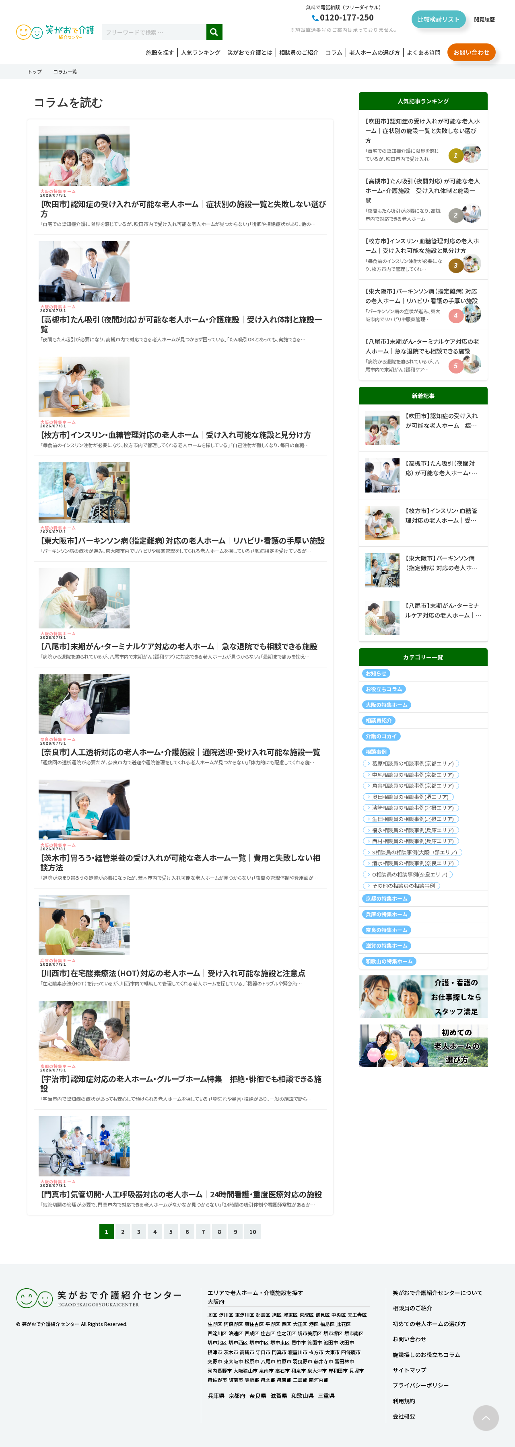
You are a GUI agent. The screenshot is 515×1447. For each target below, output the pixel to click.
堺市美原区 (310, 1333)
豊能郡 (252, 1379)
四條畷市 (350, 1351)
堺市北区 (217, 1342)
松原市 (252, 1361)
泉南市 (266, 1370)
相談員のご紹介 (299, 52)
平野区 (273, 1323)
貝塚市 (356, 1370)
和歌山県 (302, 1396)
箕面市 (314, 1342)
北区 (212, 1314)
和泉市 (298, 1370)
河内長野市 (220, 1370)
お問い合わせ (471, 52)
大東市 (332, 1351)
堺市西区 (238, 1342)
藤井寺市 (323, 1361)
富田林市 (344, 1361)
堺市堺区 (333, 1333)
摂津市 (215, 1351)
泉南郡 (284, 1379)
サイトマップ (409, 1370)
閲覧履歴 (484, 19)
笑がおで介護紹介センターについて (438, 1293)
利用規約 (404, 1401)
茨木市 (231, 1351)
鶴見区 (322, 1314)
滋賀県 (278, 1396)
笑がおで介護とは (249, 52)
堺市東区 (280, 1342)
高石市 (282, 1370)
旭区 (277, 1314)
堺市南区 (354, 1333)
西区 (286, 1323)
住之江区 (286, 1333)
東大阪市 (233, 1361)
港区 (314, 1323)
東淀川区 (244, 1314)
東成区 (306, 1314)
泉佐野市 (217, 1379)
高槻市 (247, 1351)
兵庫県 (216, 1396)
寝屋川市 (297, 1351)
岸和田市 (338, 1370)
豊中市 (298, 1342)
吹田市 (347, 1342)
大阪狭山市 (245, 1370)
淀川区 (226, 1314)
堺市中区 (259, 1342)
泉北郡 (268, 1379)
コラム (333, 52)
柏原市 (284, 1361)
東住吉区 (254, 1323)
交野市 (215, 1361)
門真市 (279, 1351)
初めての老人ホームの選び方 (429, 1324)
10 (252, 1231)
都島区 (263, 1314)
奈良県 (257, 1396)
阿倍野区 (233, 1323)
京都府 (237, 1396)
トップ (34, 71)
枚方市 (316, 1351)
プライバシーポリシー (421, 1385)
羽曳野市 (302, 1361)
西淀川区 (217, 1333)
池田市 (330, 1342)
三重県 (326, 1396)
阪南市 (236, 1379)
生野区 (215, 1323)
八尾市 (268, 1361)
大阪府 (216, 1301)
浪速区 (236, 1333)
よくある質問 (424, 52)
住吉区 (268, 1333)
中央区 (339, 1314)
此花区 (343, 1323)
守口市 (263, 1351)
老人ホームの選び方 (374, 52)
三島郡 (300, 1379)
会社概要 (404, 1416)
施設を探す (160, 52)
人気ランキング (200, 52)
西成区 (252, 1333)
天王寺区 (357, 1314)
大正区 (300, 1323)
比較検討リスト (439, 19)
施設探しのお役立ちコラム (426, 1355)
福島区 (327, 1323)
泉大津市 (317, 1370)
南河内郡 (318, 1379)
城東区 (290, 1314)
